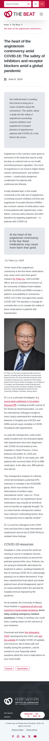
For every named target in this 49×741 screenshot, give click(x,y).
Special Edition (22, 668)
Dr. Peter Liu (19, 279)
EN (36, 4)
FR (42, 4)
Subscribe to (31, 715)
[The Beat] (20, 14)
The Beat (16, 25)
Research (9, 668)
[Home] (22, 701)
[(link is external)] (13, 736)
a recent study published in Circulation (21, 401)
